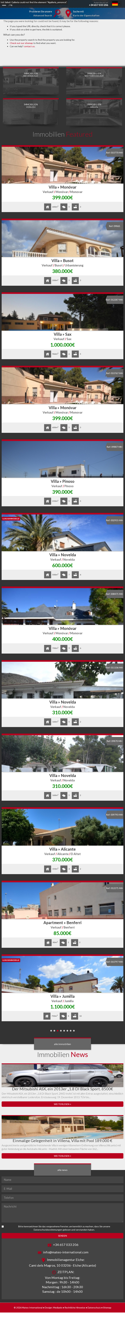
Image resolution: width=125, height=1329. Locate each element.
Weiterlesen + (62, 1104)
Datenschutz (94, 1307)
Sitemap (107, 1307)
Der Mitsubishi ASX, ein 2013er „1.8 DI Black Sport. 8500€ (62, 1088)
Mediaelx (57, 1307)
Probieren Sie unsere (40, 13)
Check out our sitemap (21, 43)
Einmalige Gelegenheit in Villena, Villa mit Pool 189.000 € (62, 1140)
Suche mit (86, 13)
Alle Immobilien (62, 1044)
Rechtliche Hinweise (74, 1307)
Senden (62, 1235)
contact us (29, 46)
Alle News (62, 1169)
